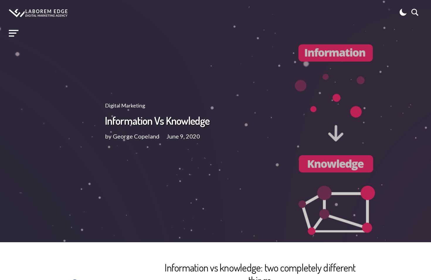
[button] (13, 33)
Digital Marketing (125, 105)
